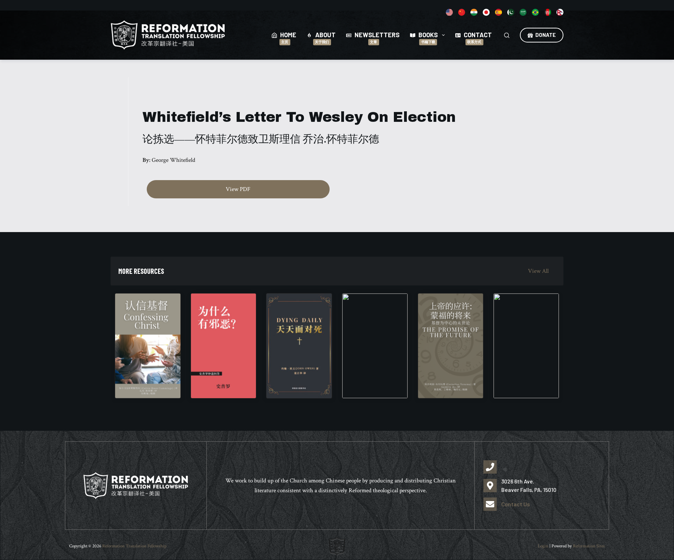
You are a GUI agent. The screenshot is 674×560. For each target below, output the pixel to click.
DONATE (545, 35)
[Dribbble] (547, 12)
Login (543, 546)
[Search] (506, 35)
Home (288, 37)
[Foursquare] (523, 12)
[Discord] (510, 12)
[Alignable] (449, 12)
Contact (478, 37)
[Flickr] (559, 12)
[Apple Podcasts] (461, 12)
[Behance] (473, 12)
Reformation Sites (589, 546)
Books (428, 37)
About (325, 37)
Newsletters (377, 37)
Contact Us (515, 504)
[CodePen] (486, 12)
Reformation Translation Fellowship (134, 546)
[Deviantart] (535, 12)
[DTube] (498, 12)
